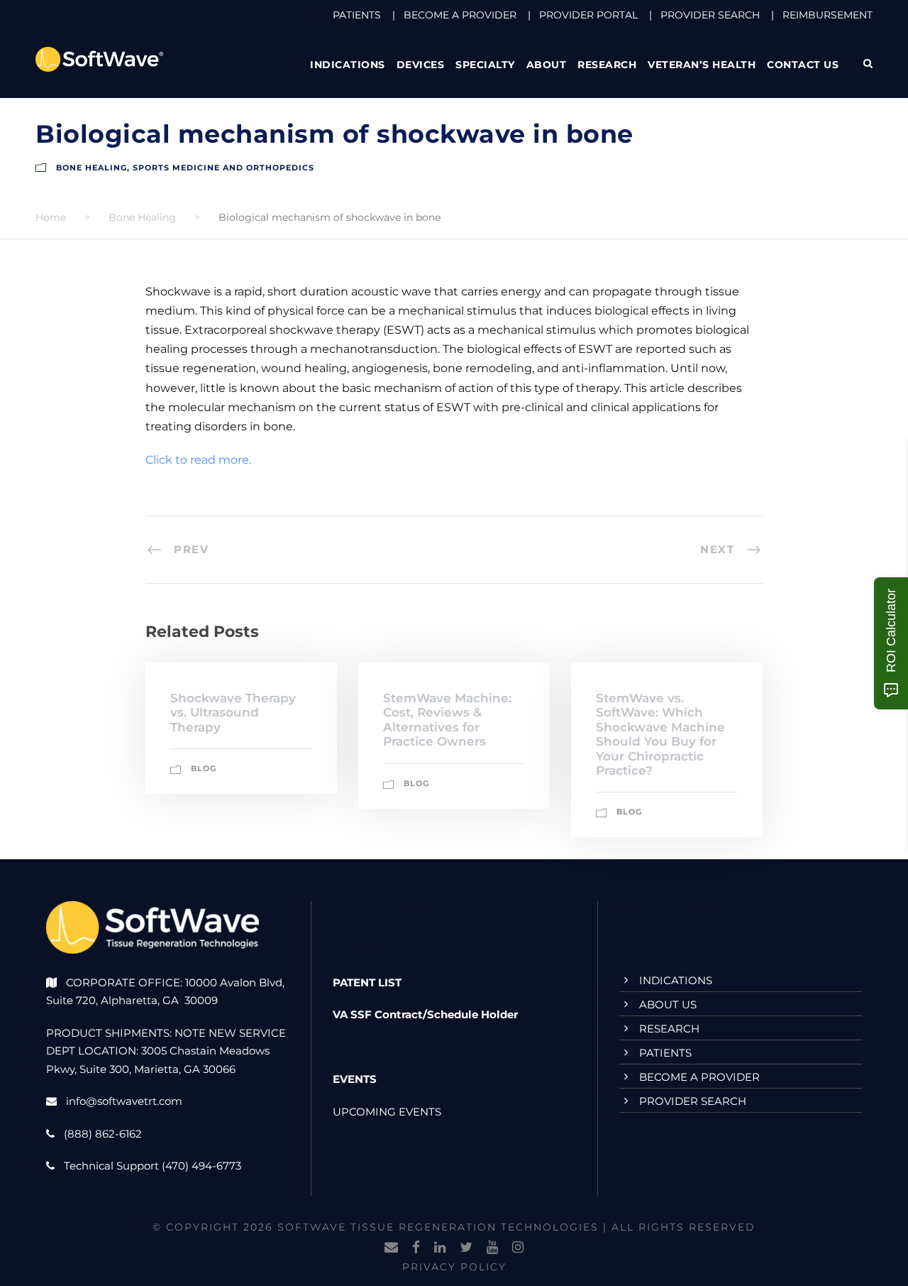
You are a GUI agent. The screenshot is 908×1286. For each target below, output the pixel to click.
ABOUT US (668, 1004)
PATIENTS (357, 15)
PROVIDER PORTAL (588, 15)
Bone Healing (91, 168)
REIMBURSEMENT (827, 15)
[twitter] (466, 1247)
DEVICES (421, 64)
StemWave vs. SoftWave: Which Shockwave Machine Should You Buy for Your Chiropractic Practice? (660, 734)
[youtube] (492, 1247)
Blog (203, 768)
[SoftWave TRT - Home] (99, 58)
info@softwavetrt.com (124, 1101)
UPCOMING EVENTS (387, 1111)
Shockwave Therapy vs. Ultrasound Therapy (233, 712)
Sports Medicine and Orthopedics (223, 168)
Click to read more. (198, 460)
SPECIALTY (485, 64)
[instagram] (518, 1247)
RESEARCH (606, 64)
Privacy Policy (454, 1266)
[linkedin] (439, 1247)
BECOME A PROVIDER (460, 15)
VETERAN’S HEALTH (701, 64)
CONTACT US (802, 64)
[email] (391, 1247)
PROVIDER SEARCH (710, 15)
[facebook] (416, 1247)
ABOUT (546, 64)
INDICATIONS (675, 980)
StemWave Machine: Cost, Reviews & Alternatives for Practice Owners (447, 719)
